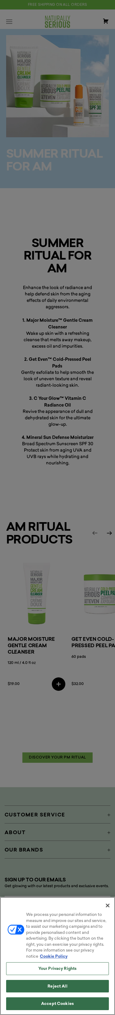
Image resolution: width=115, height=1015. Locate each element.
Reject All (57, 986)
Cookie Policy (53, 956)
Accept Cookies (57, 1003)
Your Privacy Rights (57, 968)
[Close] (107, 905)
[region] (57, 956)
